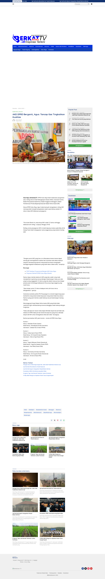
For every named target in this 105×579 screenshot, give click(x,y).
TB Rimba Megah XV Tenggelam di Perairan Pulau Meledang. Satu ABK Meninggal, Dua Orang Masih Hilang (81, 135)
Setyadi (15, 560)
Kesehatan (78, 46)
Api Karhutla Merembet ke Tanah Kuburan (27, 1)
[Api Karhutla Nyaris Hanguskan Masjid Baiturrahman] (57, 431)
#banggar (51, 409)
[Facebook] (82, 568)
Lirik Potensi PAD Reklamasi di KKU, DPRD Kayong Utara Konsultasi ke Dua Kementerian (81, 130)
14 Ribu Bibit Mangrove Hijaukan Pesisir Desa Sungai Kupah (38, 375)
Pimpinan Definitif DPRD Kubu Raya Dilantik (39, 273)
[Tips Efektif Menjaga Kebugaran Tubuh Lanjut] (72, 219)
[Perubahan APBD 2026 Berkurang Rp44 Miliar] (21, 448)
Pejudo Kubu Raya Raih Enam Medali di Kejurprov (77, 258)
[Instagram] (88, 568)
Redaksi (60, 573)
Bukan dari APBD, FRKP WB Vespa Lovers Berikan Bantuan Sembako (80, 124)
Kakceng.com (28, 560)
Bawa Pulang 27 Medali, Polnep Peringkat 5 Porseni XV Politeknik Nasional (78, 171)
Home (14, 46)
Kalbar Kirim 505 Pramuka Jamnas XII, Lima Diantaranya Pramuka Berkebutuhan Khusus (72, 183)
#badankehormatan (41, 409)
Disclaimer (66, 573)
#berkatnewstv (38, 412)
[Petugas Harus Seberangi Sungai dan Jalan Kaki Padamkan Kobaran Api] (21, 431)
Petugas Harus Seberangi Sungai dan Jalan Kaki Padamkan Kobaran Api (42, 364)
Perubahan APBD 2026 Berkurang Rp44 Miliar (35, 371)
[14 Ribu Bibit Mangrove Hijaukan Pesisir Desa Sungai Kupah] (57, 448)
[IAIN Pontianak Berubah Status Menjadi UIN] (86, 177)
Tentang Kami (52, 573)
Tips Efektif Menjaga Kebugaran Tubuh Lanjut (83, 218)
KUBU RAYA (15, 111)
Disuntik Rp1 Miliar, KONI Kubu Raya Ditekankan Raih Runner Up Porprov (79, 267)
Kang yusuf (20, 560)
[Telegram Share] (61, 420)
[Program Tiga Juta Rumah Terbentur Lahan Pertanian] (39, 448)
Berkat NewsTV (19, 120)
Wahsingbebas (35, 49)
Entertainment (39, 46)
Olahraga (85, 46)
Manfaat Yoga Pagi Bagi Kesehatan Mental (83, 225)
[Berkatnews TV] (30, 38)
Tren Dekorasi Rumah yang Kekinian (81, 119)
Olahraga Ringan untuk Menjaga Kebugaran (78, 263)
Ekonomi (47, 46)
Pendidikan (71, 46)
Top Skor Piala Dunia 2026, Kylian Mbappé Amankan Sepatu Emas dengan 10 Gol (78, 284)
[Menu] (14, 4)
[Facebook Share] (51, 420)
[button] (88, 4)
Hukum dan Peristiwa (61, 46)
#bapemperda (28, 412)
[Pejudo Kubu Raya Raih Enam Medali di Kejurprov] (79, 248)
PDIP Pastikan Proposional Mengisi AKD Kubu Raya (41, 271)
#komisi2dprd (57, 412)
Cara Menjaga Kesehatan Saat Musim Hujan (79, 213)
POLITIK (21, 111)
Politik (52, 46)
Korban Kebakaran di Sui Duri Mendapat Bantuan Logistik (79, 141)
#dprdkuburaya (48, 412)
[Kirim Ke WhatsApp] (64, 420)
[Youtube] (91, 568)
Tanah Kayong (26, 49)
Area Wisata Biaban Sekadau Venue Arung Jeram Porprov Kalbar (78, 273)
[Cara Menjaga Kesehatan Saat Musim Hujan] (79, 204)
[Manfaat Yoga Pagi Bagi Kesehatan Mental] (72, 226)
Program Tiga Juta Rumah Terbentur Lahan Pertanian (37, 373)
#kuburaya (27, 415)
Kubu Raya (44, 49)
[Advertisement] (52, 21)
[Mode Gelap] (91, 4)
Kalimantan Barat (22, 46)
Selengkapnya (79, 145)
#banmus (58, 409)
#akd (25, 409)
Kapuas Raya (16, 49)
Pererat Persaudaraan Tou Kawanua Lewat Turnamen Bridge (78, 278)
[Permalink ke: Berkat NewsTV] (14, 120)
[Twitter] (85, 568)
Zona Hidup (27, 562)
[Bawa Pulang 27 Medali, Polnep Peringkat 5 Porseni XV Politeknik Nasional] (79, 162)
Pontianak (51, 49)
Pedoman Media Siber (42, 573)
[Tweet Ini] (54, 420)
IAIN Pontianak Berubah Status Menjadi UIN (85, 183)
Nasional (31, 46)
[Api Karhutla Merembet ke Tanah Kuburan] (39, 431)
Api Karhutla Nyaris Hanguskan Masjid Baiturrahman (58, 1)
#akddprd (31, 409)
